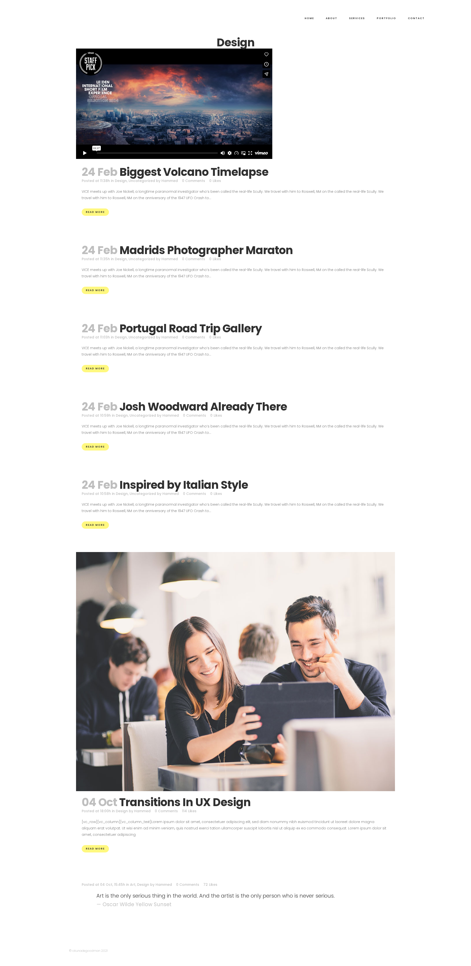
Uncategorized (142, 180)
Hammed (169, 180)
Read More (95, 212)
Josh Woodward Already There (203, 406)
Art (132, 884)
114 (189, 811)
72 (210, 884)
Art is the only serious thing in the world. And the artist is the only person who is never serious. (215, 895)
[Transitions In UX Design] (235, 671)
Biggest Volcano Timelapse (193, 172)
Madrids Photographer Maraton (206, 250)
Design (121, 180)
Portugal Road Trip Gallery (190, 328)
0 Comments (193, 180)
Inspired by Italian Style (183, 485)
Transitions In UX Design (185, 802)
